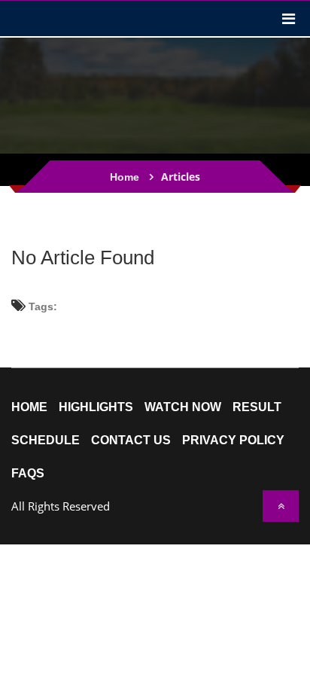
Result (256, 407)
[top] (281, 506)
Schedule (45, 440)
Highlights (96, 407)
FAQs (27, 474)
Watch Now (182, 407)
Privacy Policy (233, 440)
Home (124, 177)
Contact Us (131, 440)
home (29, 407)
